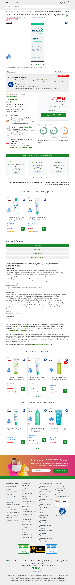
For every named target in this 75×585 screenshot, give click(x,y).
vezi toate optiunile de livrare (21, 147)
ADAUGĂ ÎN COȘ (55, 115)
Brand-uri (9, 518)
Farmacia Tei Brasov (46, 530)
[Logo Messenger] (36, 568)
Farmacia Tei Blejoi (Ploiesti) (46, 539)
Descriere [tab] (38, 245)
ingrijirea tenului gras (15, 330)
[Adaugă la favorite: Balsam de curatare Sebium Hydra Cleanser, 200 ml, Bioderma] (8, 358)
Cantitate (52, 110)
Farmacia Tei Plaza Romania (46, 493)
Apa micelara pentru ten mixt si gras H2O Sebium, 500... (16, 218)
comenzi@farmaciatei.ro (62, 496)
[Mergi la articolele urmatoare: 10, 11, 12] (41, 178)
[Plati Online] (37, 571)
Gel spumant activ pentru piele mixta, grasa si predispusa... (37, 429)
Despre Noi (25, 488)
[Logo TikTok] (42, 568)
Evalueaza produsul (11, 96)
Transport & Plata (11, 510)
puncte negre (28, 330)
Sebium (12, 102)
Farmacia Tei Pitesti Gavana (46, 526)
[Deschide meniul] (7, 2)
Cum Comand (10, 502)
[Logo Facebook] (33, 568)
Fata (27, 11)
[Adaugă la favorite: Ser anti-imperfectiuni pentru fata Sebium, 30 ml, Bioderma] (50, 358)
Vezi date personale (53, 466)
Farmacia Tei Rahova (44, 511)
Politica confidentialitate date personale (28, 501)
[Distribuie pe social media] (67, 15)
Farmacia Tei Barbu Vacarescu (46, 488)
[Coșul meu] (65, 2)
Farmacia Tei (8, 11)
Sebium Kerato (11, 439)
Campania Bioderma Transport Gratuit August (31, 80)
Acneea (14, 326)
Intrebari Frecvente (12, 515)
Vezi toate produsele (61, 72)
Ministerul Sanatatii (28, 522)
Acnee (31, 11)
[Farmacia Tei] (14, 2)
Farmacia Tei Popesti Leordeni (45, 521)
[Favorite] (61, 2)
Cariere (24, 491)
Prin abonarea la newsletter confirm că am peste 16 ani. (50, 463)
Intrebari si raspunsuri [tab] (37, 257)
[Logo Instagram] (39, 568)
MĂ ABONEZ (61, 471)
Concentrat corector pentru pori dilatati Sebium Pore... (37, 218)
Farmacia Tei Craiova (44, 534)
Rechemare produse (12, 520)
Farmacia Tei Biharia (44, 516)
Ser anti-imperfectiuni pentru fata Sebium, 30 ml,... (58, 379)
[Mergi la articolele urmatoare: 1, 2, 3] (34, 178)
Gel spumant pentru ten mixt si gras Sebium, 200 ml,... (58, 429)
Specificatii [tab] (37, 249)
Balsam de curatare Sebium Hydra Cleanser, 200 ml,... (16, 378)
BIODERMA (14, 99)
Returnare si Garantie (12, 512)
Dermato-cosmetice (19, 11)
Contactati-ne (10, 523)
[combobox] (37, 6)
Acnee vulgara (23, 326)
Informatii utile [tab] (37, 253)
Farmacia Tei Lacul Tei (46, 501)
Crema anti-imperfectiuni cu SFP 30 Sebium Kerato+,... (16, 429)
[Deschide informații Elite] (8, 200)
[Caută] (67, 6)
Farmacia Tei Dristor (46, 497)
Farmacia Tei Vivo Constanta (45, 506)
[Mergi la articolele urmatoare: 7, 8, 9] (39, 178)
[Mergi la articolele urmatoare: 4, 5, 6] (36, 178)
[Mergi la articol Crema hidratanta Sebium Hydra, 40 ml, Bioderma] (31, 65)
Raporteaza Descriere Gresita (40, 344)
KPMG (42, 563)
